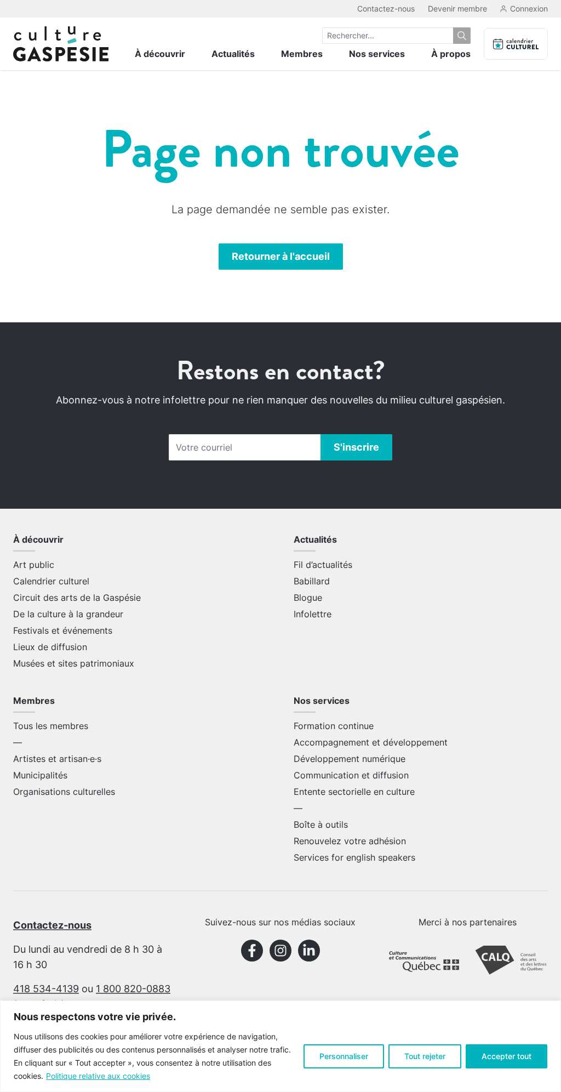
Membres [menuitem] (302, 53)
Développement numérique (349, 758)
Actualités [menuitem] (233, 53)
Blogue (308, 597)
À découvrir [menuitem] (160, 53)
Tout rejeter (424, 1056)
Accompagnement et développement (371, 742)
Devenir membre (457, 8)
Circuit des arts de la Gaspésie (77, 597)
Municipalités (40, 775)
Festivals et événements (62, 630)
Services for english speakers (354, 857)
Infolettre (312, 613)
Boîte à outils (321, 824)
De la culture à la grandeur (68, 613)
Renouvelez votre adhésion (350, 840)
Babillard (312, 581)
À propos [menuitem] (451, 53)
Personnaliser (343, 1056)
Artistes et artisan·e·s (57, 758)
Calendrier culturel (51, 581)
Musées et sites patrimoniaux (73, 663)
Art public (33, 564)
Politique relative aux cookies (98, 1075)
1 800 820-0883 (133, 988)
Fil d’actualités (323, 564)
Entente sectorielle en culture (354, 791)
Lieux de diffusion (50, 646)
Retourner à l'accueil (281, 256)
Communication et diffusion (351, 775)
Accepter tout (506, 1056)
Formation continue (334, 725)
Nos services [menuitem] (377, 53)
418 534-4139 (46, 988)
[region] (280, 1046)
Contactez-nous (386, 8)
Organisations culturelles (64, 791)
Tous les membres (50, 725)
